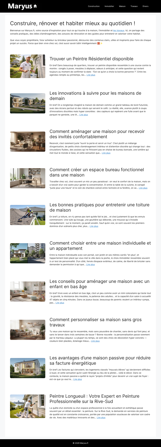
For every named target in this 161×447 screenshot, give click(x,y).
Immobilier (109, 6)
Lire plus (91, 75)
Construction (94, 6)
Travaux (134, 6)
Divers (145, 6)
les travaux (118, 30)
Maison (122, 6)
